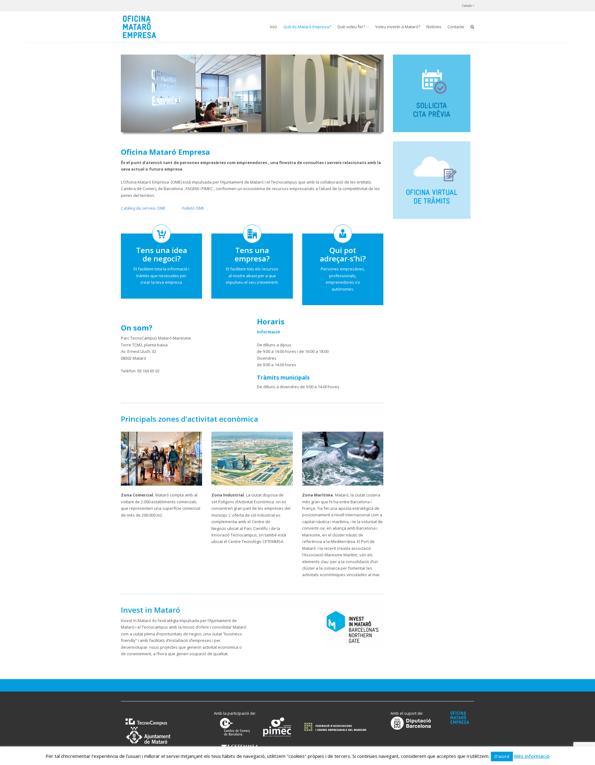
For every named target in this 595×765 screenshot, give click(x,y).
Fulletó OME (193, 208)
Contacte (455, 26)
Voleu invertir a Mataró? (397, 26)
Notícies (433, 26)
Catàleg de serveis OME (143, 208)
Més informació (532, 756)
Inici (273, 26)
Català (467, 5)
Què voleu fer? (351, 26)
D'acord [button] (502, 756)
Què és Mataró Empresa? (307, 26)
